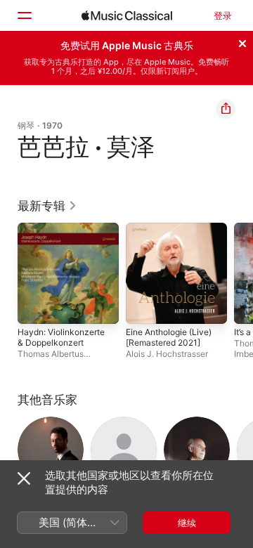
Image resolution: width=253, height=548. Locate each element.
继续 (187, 522)
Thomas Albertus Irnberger (51, 359)
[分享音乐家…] (225, 109)
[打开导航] (23, 15)
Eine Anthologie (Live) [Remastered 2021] (169, 337)
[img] (127, 15)
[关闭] (242, 41)
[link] (47, 206)
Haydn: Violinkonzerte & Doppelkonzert (61, 337)
